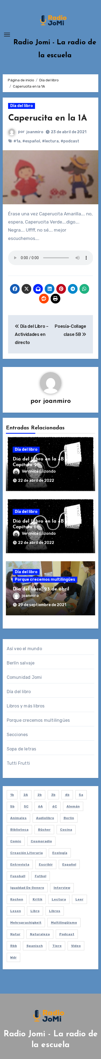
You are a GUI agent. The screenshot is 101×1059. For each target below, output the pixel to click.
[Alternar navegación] (7, 34)
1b (12, 795)
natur (15, 934)
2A (25, 795)
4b (67, 795)
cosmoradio (41, 841)
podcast (66, 934)
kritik (37, 899)
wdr (13, 957)
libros (54, 911)
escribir (46, 864)
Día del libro (21, 105)
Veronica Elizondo (39, 471)
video (76, 946)
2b (39, 795)
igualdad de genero (27, 888)
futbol (40, 876)
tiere (57, 946)
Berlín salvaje (21, 663)
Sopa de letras (21, 748)
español (69, 864)
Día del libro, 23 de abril (41, 589)
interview (62, 888)
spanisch (34, 946)
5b (12, 806)
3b (53, 795)
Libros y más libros (26, 706)
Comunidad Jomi (24, 677)
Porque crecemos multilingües (45, 579)
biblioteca (19, 829)
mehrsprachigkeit (25, 922)
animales (18, 818)
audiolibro (45, 818)
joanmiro (34, 132)
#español (31, 141)
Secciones (17, 734)
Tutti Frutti (18, 763)
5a (81, 795)
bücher (44, 829)
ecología (59, 853)
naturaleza (40, 934)
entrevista (19, 864)
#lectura (50, 141)
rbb (13, 946)
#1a (16, 141)
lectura (59, 899)
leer (79, 899)
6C (54, 806)
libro (35, 911)
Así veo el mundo (24, 648)
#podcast (70, 141)
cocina (66, 829)
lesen (15, 911)
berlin (69, 818)
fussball (17, 876)
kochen (16, 899)
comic (15, 841)
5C (26, 806)
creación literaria (26, 853)
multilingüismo (64, 922)
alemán (73, 806)
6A (40, 806)
